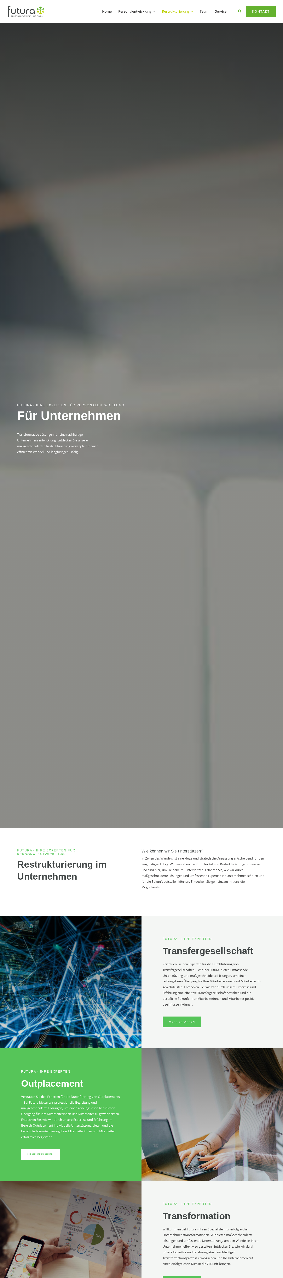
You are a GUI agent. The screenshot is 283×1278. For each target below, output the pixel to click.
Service (220, 11)
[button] (153, 11)
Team (204, 11)
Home (107, 11)
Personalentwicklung (134, 11)
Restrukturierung (175, 11)
